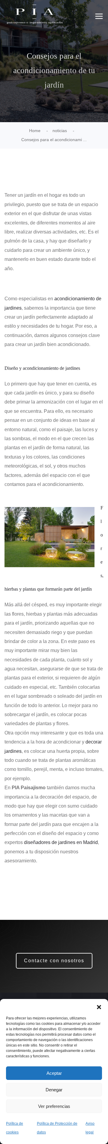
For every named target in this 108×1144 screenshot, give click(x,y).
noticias (59, 130)
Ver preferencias (54, 1106)
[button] (99, 1006)
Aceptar (54, 1073)
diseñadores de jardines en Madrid (61, 842)
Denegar (54, 1089)
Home (34, 130)
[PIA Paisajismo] (34, 16)
